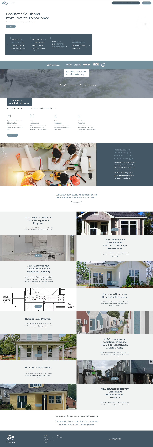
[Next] (89, 45)
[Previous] (7, 45)
